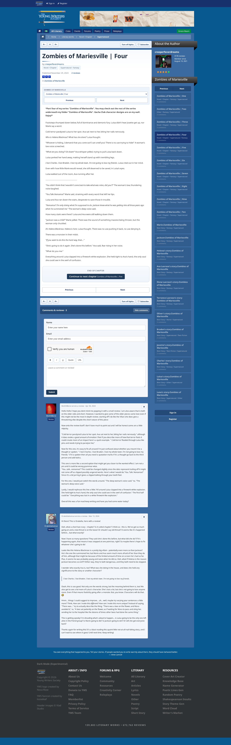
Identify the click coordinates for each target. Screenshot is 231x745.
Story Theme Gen (173, 704)
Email (49, 333)
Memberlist (75, 699)
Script (134, 708)
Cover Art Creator (174, 676)
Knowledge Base (173, 681)
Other (135, 699)
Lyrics (134, 690)
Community (107, 681)
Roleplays (106, 694)
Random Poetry (172, 694)
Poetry (135, 704)
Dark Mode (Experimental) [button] (52, 663)
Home (53, 37)
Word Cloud (170, 708)
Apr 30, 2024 (90, 406)
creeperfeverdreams (54, 64)
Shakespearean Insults (177, 699)
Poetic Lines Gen (173, 690)
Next (122, 100)
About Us (74, 676)
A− (44, 44)
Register (173, 419)
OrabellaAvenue (51, 526)
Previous (69, 100)
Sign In (173, 412)
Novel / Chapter (85, 37)
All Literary (138, 676)
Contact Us (75, 685)
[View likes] (144, 407)
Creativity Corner (110, 690)
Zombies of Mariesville (54, 80)
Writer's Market (173, 713)
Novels (135, 694)
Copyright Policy (78, 681)
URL (79, 360)
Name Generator (173, 685)
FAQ (71, 694)
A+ (56, 44)
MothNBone (51, 416)
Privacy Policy (76, 704)
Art (133, 681)
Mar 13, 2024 (94, 516)
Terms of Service (78, 708)
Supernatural (103, 37)
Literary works (68, 37)
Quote (71, 360)
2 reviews (76, 73)
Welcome (105, 676)
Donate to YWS (77, 690)
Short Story (138, 713)
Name (49, 322)
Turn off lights (128, 44)
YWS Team (74, 713)
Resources (106, 685)
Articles (136, 685)
